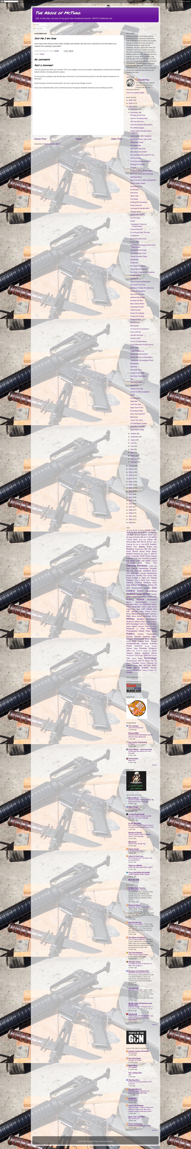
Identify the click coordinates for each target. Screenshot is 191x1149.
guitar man (131, 760)
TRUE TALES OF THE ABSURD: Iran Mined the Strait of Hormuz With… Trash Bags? (140, 1018)
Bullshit (129, 554)
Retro (147, 639)
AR (138, 542)
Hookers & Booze (135, 832)
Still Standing (132, 1100)
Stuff (146, 655)
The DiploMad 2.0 (134, 1089)
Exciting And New (136, 300)
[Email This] (65, 51)
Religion (129, 639)
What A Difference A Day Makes (141, 357)
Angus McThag (143, 80)
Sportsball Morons (149, 653)
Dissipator (138, 571)
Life (127, 611)
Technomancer (131, 661)
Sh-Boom (131, 744)
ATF (147, 544)
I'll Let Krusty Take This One (140, 232)
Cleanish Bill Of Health (138, 250)
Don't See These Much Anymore (141, 174)
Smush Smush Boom (137, 291)
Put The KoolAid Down (138, 239)
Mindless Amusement (147, 619)
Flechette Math (135, 145)
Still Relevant (135, 322)
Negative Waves (151, 621)
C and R (153, 554)
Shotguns (152, 648)
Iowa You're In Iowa (137, 294)
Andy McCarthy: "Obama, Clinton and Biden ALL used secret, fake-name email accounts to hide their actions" (140, 1109)
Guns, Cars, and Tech (136, 1117)
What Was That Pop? (137, 426)
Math (128, 616)
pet (137, 629)
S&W (134, 641)
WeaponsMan (133, 733)
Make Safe (134, 348)
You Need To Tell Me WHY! (140, 208)
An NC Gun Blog (134, 823)
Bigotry (142, 546)
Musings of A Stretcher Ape (138, 971)
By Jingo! (144, 554)
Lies (155, 609)
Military (130, 618)
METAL (154, 616)
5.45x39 (136, 537)
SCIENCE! (138, 646)
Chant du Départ (134, 905)
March (133, 456)
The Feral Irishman (135, 953)
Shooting (143, 648)
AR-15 (143, 542)
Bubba (154, 551)
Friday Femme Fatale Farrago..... (139, 954)
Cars (128, 556)
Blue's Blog (132, 1065)
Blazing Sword (135, 319)
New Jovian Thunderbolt (137, 742)
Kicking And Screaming (138, 202)
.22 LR (135, 530)
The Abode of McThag (57, 13)
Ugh (131, 379)
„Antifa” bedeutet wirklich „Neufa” (139, 874)
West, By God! (133, 880)
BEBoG (129, 547)
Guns (140, 590)
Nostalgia (135, 624)
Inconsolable (141, 602)
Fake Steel (134, 385)
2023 (131, 466)
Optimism (141, 626)
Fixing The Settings (137, 313)
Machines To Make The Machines (142, 288)
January (134, 462)
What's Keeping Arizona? (139, 354)
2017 (131, 485)
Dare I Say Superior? (137, 414)
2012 (131, 500)
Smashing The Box (137, 307)
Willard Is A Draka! (136, 142)
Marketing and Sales (141, 614)
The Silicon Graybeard (136, 937)
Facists (128, 575)
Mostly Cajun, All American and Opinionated (140, 1004)
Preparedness (152, 634)
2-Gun (155, 535)
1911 (150, 535)
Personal (130, 628)
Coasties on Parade (134, 1060)
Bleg (155, 547)
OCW (150, 624)
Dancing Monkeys (137, 565)
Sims (128, 650)
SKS (133, 651)
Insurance (154, 602)
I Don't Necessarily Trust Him (140, 161)
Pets (143, 628)
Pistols (141, 631)
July (132, 443)
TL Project (146, 661)
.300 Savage (152, 532)
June (132, 446)
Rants (154, 636)
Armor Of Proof (135, 332)
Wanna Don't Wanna (137, 215)
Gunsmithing (151, 591)
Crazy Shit (140, 561)
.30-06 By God (131, 532)
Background (134, 363)
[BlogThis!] (67, 51)
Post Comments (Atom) (52, 144)
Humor (140, 599)
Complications (135, 275)
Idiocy (128, 602)
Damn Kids (151, 563)
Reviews (154, 639)
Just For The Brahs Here (139, 118)
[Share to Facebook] (70, 51)
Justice (154, 604)
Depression (144, 568)
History (146, 593)
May (132, 449)
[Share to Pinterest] (72, 51)
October (134, 433)
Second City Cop (134, 922)
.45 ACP (130, 535)
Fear (144, 575)
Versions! (133, 367)
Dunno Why (134, 242)
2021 (131, 472)
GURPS (130, 593)
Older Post (116, 139)
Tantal (140, 658)
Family (139, 575)
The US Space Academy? (137, 939)
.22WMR (147, 530)
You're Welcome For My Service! (141, 344)
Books (128, 551)
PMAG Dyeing (151, 631)
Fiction (150, 575)
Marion (128, 614)
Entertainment (152, 573)
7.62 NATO (152, 537)
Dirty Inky (130, 571)
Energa (143, 573)
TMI (152, 661)
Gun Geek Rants (134, 1058)
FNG (155, 575)
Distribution (134, 259)
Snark (42, 54)
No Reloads (134, 189)
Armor (149, 542)
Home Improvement (139, 597)
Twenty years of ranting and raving (139, 1125)
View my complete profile (135, 93)
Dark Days (134, 193)
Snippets (129, 653)
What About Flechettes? (138, 152)
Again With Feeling (137, 430)
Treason (142, 663)
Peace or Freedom (135, 1124)
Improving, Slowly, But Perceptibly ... (140, 907)
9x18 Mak (142, 539)
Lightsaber (134, 611)
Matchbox (153, 614)
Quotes (129, 636)
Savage (154, 641)
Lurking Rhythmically (136, 814)
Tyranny (150, 663)
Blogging (130, 549)
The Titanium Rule (134, 809)
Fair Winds (134, 199)
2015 (131, 491)
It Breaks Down (135, 212)
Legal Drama (152, 607)
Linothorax (134, 263)
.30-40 (144, 532)
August (133, 440)
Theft (139, 661)
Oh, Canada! (132, 1067)
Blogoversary (139, 549)
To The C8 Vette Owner (138, 341)
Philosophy (152, 628)
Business (137, 554)
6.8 (145, 537)
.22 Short (141, 530)
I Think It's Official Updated (139, 392)
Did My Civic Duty (136, 389)
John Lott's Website (135, 1105)
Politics (130, 633)
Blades (149, 547)
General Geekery (143, 582)
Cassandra (135, 556)
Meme (134, 616)
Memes (139, 616)
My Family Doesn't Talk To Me (140, 139)
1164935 (144, 535)
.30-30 (139, 532)
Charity (147, 556)
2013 (131, 497)
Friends (129, 580)
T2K (128, 658)
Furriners (154, 580)
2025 (131, 103)
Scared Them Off (136, 229)
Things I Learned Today (138, 256)
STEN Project (138, 655)
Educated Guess (136, 186)
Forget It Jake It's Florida (144, 578)
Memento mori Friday (135, 990)
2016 (131, 488)
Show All (154, 765)
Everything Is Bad (136, 411)
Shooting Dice (133, 1080)
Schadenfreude (133, 643)
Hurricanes (152, 599)
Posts (37, 24)
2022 (131, 469)
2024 (131, 106)
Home (79, 139)
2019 (131, 478)
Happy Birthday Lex (137, 351)
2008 (131, 513)
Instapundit (132, 1014)
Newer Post (40, 139)
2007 (131, 516)
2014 (131, 494)
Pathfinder (148, 626)
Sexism (154, 646)
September (135, 437)
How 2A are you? (134, 1118)
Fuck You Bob (135, 218)
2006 (131, 519)
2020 (131, 475)
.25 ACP (154, 530)
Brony (148, 551)
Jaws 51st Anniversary (135, 727)
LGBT (143, 609)
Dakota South (133, 849)
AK (155, 539)
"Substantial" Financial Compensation (138, 225)
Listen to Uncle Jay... (136, 856)
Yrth (155, 670)
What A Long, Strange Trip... (137, 843)
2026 (131, 100)
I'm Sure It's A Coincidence (139, 329)
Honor (150, 596)
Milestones (134, 417)
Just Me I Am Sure (136, 335)
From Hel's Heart (136, 382)
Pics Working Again (137, 128)
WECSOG (147, 665)
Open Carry (134, 196)
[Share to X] (69, 51)
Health (139, 594)
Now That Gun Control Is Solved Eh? (143, 180)
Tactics (134, 658)
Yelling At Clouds (147, 670)
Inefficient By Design (137, 297)
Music (143, 621)
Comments (39, 28)
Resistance (139, 639)
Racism (137, 636)
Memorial (147, 616)
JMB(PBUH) (146, 604)
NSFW (141, 624)
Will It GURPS (141, 668)
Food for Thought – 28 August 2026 (140, 1006)
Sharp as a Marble (135, 865)
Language (136, 607)
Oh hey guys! (132, 1053)
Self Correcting (135, 158)
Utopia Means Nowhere (138, 269)
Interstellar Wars (132, 604)
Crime (148, 561)
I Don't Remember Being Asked (141, 125)
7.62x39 (129, 539)
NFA (128, 624)
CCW (142, 556)
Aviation (153, 544)
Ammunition (131, 542)
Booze (135, 551)
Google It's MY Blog (137, 373)
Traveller (135, 663)
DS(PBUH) (147, 571)
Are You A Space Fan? (138, 253)
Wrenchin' (137, 670)
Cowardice (146, 558)
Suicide (154, 655)
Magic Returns (145, 611)
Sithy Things (133, 807)
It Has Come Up (136, 205)
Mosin (137, 621)
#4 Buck (133, 167)
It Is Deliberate (135, 398)
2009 (131, 510)
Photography (131, 631)
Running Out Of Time (137, 115)
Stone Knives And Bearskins (140, 282)
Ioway (140, 604)
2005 (131, 522)
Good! (132, 395)
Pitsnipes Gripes (134, 962)
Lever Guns (136, 609)
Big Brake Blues (136, 177)
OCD (146, 624)
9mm (135, 539)
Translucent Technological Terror (141, 360)
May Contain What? (137, 304)
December (134, 109)
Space (137, 653)
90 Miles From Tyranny (136, 888)
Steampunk (130, 655)
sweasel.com (133, 988)
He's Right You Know (137, 266)
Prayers (141, 634)
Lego (128, 609)
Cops (139, 558)
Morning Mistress (134, 890)
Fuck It (136, 580)
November (134, 112)
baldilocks (132, 1098)
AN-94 (132, 221)
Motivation (134, 401)
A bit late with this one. (135, 851)
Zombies (129, 672)
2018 (131, 482)
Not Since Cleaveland (138, 376)
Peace (155, 626)
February (134, 459)
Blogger (110, 1141)
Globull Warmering (139, 585)
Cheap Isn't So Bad (137, 316)
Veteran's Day (135, 338)
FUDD (143, 580)
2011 (131, 504)
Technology (150, 658)
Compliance (134, 235)
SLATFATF (139, 651)
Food (128, 578)
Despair (153, 568)
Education (135, 573)
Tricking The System (137, 164)
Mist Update (134, 326)
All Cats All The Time (137, 285)
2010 (131, 507)
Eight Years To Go (136, 407)
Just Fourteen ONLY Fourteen (140, 136)
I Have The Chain (136, 420)
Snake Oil (146, 651)
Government (137, 588)
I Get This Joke (135, 404)
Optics (134, 626)
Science (144, 643)
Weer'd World (133, 798)
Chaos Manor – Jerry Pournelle (140, 749)
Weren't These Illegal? (135, 924)
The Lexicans (133, 726)
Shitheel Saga (132, 648)
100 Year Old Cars (136, 121)
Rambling (146, 636)
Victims (135, 665)
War (140, 665)
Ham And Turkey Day (137, 148)
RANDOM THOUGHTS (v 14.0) (139, 973)
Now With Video (136, 370)
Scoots (147, 646)
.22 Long (129, 530)
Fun (148, 580)
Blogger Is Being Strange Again (141, 171)
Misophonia (130, 621)
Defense (134, 568)
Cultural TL (134, 278)
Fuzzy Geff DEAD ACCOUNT (139, 872)
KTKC (128, 607)
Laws (143, 607)
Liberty (149, 609)
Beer (135, 547)
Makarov (154, 611)
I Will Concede (135, 310)
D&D (140, 563)
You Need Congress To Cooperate (142, 272)
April (132, 452)
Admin (150, 539)
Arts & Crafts (140, 544)
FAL (133, 575)
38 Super (129, 537)
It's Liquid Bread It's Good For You (142, 155)
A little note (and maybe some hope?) (140, 867)
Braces (142, 551)
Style (149, 655)
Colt (135, 558)
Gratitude (147, 588)
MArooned (132, 842)
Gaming (129, 582)
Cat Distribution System (138, 423)
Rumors (128, 641)
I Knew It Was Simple (137, 183)
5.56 (141, 537)
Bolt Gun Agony (151, 549)
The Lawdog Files (135, 1073)
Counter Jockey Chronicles (138, 1051)
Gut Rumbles (133, 758)
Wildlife (129, 668)
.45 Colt (137, 535)
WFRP (154, 665)
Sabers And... (144, 641)
